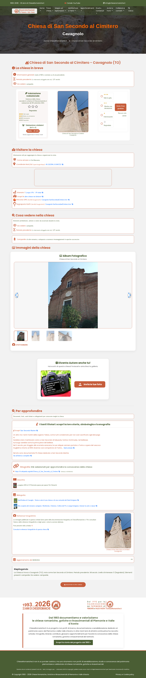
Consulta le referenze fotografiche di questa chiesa (30, 529)
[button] (70, 326)
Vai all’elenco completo (21, 456)
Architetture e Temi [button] (73, 9)
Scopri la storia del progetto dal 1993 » (73, 642)
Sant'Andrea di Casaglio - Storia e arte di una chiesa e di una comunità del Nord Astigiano (47, 500)
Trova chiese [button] (49, 9)
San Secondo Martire (28, 430)
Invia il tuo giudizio (121, 107)
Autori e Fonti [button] (110, 9)
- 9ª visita (33, 192)
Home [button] (42, 8)
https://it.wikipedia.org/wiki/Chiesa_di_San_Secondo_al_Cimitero (36, 471)
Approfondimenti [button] (87, 8)
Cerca (130, 11)
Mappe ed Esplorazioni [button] (59, 9)
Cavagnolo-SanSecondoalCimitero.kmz (55, 200)
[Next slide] (129, 295)
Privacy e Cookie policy (125, 674)
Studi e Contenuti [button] (100, 9)
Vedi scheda (68, 448)
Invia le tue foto (93, 384)
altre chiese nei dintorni (33, 196)
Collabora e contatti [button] (120, 9)
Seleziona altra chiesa (74, 585)
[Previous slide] (16, 295)
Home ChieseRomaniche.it (55, 41)
